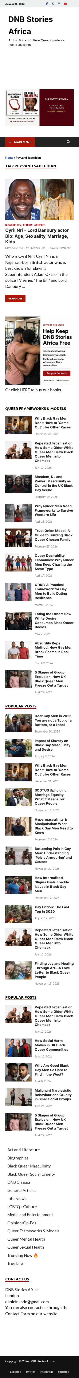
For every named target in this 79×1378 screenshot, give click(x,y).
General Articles (34, 225)
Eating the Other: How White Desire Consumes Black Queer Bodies (54, 620)
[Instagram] (59, 3)
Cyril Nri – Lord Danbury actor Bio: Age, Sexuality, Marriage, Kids (37, 236)
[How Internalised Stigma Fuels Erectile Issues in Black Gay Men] (18, 878)
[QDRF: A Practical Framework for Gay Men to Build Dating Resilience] (18, 585)
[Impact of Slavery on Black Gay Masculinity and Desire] (18, 741)
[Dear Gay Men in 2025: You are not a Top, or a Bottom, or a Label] (18, 716)
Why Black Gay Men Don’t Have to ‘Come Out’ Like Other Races (53, 422)
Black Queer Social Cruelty (31, 1174)
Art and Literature (23, 1149)
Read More (13, 297)
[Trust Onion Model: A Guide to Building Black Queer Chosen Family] (18, 531)
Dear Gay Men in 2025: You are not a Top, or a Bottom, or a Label (53, 720)
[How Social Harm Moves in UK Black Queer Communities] (18, 1041)
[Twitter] (52, 3)
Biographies (13, 225)
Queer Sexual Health (25, 1247)
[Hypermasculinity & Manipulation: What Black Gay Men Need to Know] (18, 820)
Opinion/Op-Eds (21, 1222)
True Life (15, 1263)
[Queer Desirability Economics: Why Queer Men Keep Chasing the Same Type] (18, 556)
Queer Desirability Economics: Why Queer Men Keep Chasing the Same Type (54, 562)
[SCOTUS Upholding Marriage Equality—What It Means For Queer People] (18, 791)
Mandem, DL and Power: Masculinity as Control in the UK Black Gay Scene (54, 483)
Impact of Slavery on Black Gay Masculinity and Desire (52, 745)
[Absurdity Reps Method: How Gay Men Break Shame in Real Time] (18, 643)
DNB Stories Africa (42, 1361)
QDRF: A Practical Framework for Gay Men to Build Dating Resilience (51, 591)
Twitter (30, 1371)
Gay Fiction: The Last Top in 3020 (52, 909)
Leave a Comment (59, 248)
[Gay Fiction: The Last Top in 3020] (18, 907)
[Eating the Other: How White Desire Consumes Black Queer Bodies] (18, 614)
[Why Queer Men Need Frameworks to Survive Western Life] (18, 506)
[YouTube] (65, 3)
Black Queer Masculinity (29, 1165)
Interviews (16, 1198)
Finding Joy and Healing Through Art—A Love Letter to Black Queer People (54, 970)
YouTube (63, 1371)
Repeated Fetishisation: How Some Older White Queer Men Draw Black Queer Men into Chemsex (54, 452)
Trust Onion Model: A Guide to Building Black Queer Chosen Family (53, 535)
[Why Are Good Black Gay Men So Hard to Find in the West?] (18, 1066)
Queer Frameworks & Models (33, 1230)
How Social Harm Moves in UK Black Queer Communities (51, 1045)
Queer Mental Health (26, 1239)
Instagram (46, 1371)
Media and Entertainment (30, 1214)
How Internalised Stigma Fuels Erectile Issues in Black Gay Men (52, 884)
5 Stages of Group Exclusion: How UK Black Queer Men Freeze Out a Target (51, 678)
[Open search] (68, 142)
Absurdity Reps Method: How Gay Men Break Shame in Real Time (53, 649)
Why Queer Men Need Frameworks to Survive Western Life (54, 510)
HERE (25, 389)
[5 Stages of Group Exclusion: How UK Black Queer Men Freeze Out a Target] (18, 673)
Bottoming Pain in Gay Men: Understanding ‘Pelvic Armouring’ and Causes (53, 855)
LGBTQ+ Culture (22, 1206)
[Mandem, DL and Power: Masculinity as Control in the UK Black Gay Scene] (18, 477)
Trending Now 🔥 (22, 1255)
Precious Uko (37, 248)
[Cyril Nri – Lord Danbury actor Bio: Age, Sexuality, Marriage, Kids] (39, 200)
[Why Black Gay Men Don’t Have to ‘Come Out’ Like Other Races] (18, 419)
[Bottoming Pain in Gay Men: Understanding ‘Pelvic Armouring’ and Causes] (18, 849)
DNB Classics (19, 1182)
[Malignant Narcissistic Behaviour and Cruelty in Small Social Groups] (18, 1091)
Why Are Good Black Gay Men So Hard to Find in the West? (52, 1069)
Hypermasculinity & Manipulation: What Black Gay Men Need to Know (54, 826)
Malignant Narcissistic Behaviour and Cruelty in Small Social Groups (53, 1094)
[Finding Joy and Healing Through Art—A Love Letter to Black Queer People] (18, 964)
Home (9, 157)
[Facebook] (46, 3)
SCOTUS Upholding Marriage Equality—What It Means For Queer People (51, 796)
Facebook (14, 1371)
